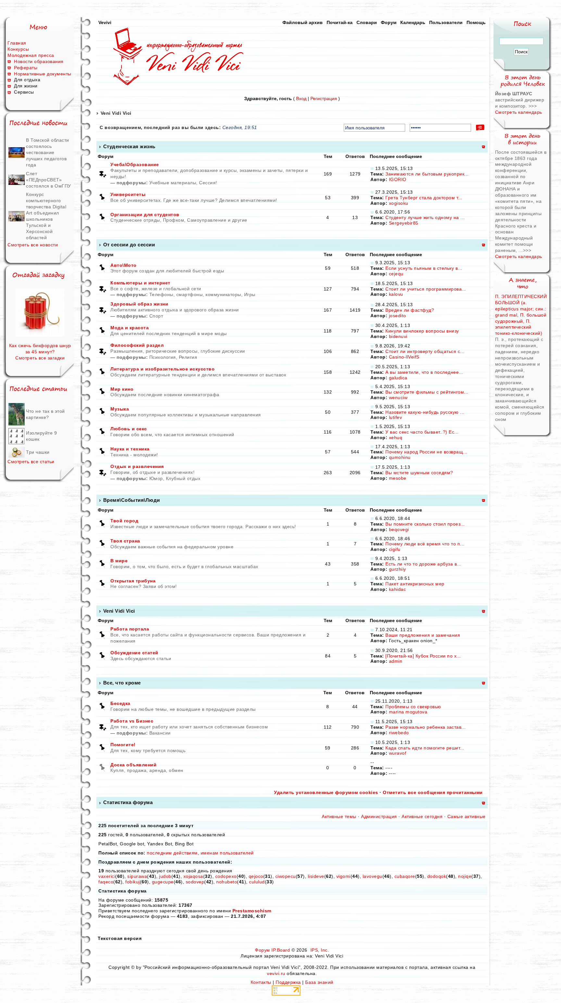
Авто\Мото (123, 265)
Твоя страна (125, 540)
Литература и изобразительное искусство (162, 368)
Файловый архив (302, 22)
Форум (388, 22)
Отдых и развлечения (137, 466)
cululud (257, 881)
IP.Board (280, 950)
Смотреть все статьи (31, 461)
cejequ (396, 273)
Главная (16, 43)
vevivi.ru (276, 973)
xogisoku (398, 203)
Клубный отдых (183, 478)
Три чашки (38, 452)
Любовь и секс (128, 428)
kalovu (396, 294)
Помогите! (123, 744)
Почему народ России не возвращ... (426, 451)
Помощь (476, 22)
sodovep (195, 881)
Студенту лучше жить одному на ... (425, 217)
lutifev (395, 417)
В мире (119, 560)
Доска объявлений (133, 764)
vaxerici (106, 876)
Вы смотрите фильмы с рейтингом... (426, 392)
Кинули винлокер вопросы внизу (422, 330)
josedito (397, 315)
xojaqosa (193, 876)
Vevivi (104, 22)
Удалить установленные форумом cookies (326, 792)
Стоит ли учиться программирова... (425, 289)
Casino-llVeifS (404, 356)
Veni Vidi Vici (116, 113)
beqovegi (399, 529)
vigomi (343, 876)
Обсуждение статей (134, 652)
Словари (366, 22)
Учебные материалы (172, 182)
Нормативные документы (42, 73)
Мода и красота (129, 327)
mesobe (397, 478)
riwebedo (399, 732)
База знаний (319, 982)
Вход (301, 98)
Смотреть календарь (518, 112)
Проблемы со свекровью (413, 706)
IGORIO (397, 179)
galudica (398, 377)
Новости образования (39, 61)
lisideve (316, 876)
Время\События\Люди (131, 500)
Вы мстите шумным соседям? (419, 472)
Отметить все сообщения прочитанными (433, 792)
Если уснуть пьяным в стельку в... (423, 268)
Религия (188, 357)
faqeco (105, 881)
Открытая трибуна (133, 580)
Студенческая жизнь (129, 146)
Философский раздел (137, 345)
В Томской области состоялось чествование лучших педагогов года (47, 152)
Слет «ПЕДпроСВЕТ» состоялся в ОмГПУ (48, 180)
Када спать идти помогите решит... (424, 747)
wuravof (397, 753)
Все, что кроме (122, 682)
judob (165, 876)
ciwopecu (285, 876)
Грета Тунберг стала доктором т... (423, 197)
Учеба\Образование (134, 164)
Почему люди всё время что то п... (425, 543)
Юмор (156, 478)
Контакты (261, 982)
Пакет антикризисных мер (414, 583)
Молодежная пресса (30, 55)
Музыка (119, 408)
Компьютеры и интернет (140, 282)
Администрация (379, 816)
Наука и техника (130, 448)
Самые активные (466, 816)
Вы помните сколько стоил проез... (425, 524)
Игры (250, 294)
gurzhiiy (397, 569)
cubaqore (404, 876)
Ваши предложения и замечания (422, 635)
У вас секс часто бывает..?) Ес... (422, 432)
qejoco (256, 876)
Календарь (412, 22)
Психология (162, 357)
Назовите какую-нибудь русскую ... (425, 412)
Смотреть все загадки (40, 357)
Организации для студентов (145, 214)
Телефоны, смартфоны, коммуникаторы (195, 294)
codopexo (226, 876)
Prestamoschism (251, 910)
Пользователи (446, 22)
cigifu (395, 549)
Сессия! (208, 182)
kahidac (397, 589)
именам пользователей (227, 852)
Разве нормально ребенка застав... (425, 727)
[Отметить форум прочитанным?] (102, 197)
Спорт (156, 316)
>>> (533, 106)
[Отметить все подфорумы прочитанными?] (102, 173)
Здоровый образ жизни (139, 303)
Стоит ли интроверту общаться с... (425, 351)
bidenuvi (398, 336)
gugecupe (163, 881)
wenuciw (398, 397)
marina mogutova (408, 711)
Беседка (120, 703)
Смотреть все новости (32, 244)
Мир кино (121, 389)
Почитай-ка (340, 22)
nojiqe (464, 876)
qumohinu (400, 457)
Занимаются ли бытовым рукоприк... (427, 173)
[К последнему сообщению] (372, 168)
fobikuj (132, 881)
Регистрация (323, 98)
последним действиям (172, 852)
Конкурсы (18, 49)
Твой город (124, 520)
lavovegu (372, 876)
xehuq (396, 437)
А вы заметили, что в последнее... (424, 372)
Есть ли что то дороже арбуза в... (423, 564)
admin (396, 661)
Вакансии (160, 733)
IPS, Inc (319, 950)
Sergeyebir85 (403, 223)
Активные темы (339, 816)
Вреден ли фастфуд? (409, 310)
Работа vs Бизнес (131, 720)
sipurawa (137, 876)
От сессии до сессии (129, 244)
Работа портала (129, 629)
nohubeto (226, 881)
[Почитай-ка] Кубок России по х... (423, 655)
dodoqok (436, 876)
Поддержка (288, 982)
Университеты (127, 194)
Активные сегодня (422, 816)
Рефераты (25, 67)
